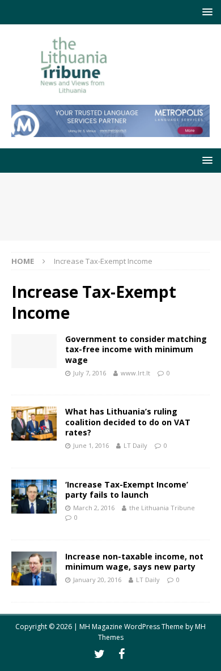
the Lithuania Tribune (162, 507)
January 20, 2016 (97, 579)
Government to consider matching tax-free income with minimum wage (136, 349)
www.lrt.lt (135, 373)
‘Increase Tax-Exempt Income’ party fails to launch (126, 489)
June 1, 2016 (91, 445)
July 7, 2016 (89, 373)
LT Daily (135, 445)
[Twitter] (99, 654)
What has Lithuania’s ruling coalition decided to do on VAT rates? (127, 421)
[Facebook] (121, 654)
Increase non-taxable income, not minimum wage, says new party (134, 561)
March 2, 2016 (93, 507)
